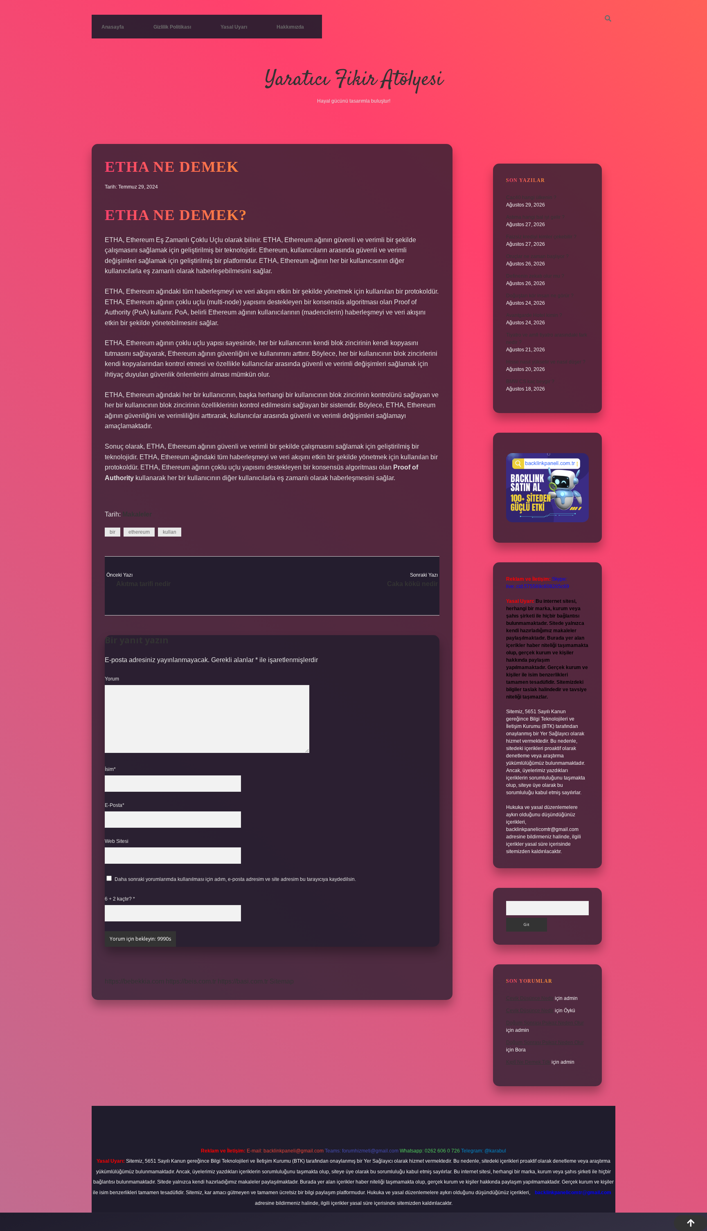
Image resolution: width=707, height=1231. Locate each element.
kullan (169, 532)
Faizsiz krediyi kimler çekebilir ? (541, 237)
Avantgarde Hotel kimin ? (534, 315)
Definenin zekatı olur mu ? (535, 276)
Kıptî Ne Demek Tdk (528, 1062)
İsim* (110, 769)
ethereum (139, 532)
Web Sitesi (116, 841)
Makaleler (137, 514)
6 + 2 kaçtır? (120, 899)
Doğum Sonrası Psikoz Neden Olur (545, 1023)
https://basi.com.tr (243, 981)
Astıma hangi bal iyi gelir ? (535, 217)
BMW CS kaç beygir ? (530, 381)
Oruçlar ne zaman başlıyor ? (537, 256)
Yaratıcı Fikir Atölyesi (354, 80)
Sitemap (282, 981)
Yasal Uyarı (234, 27)
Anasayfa (112, 27)
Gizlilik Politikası (172, 27)
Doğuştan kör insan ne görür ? (540, 296)
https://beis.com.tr (191, 981)
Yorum (112, 679)
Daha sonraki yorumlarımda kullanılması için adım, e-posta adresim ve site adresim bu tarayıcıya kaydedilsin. (235, 879)
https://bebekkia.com (134, 981)
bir (112, 532)
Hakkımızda (290, 27)
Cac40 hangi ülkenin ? (531, 197)
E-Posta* (114, 805)
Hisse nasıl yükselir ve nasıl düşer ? (545, 362)
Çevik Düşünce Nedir (530, 998)
